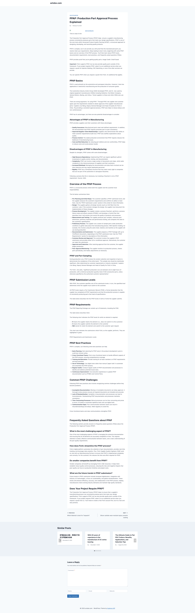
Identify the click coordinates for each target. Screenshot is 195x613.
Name (70, 591)
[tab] (94, 550)
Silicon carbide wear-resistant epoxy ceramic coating (114, 515)
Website (112, 591)
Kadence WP (111, 608)
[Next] (135, 540)
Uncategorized (74, 15)
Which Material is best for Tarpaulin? (78, 514)
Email (90, 591)
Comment (71, 570)
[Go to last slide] (60, 540)
